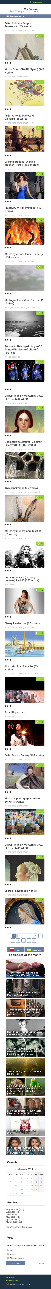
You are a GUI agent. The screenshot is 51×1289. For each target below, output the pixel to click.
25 (32, 1190)
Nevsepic (25, 9)
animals (35, 492)
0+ (33, 30)
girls (6, 584)
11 (32, 1182)
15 (16, 1186)
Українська (36, 951)
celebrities (9, 716)
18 (32, 1186)
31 (27, 1193)
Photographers (17, 1258)
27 (41, 1190)
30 (22, 1193)
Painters (14, 1254)
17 (27, 1186)
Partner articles (12, 1281)
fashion (8, 169)
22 (16, 1190)
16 (22, 1186)
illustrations (37, 673)
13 (41, 1182)
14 (10, 1186)
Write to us (10, 1277)
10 (23, 940)
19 (36, 1186)
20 (41, 1186)
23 (22, 1190)
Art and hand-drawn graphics (18, 30)
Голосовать (16, 1263)
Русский (18, 951)
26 (34, 940)
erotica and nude (12, 357)
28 (10, 1193)
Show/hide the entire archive (19, 1227)
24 (27, 1190)
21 (10, 1190)
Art (11, 1250)
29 (16, 1193)
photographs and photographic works (22, 307)
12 (36, 1182)
